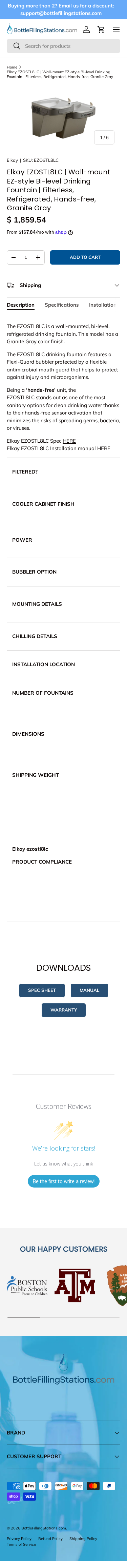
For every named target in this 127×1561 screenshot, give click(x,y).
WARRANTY (63, 1010)
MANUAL (89, 990)
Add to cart (85, 257)
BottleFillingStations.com (43, 1528)
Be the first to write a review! (63, 1181)
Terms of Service (21, 1544)
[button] (101, 29)
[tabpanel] (63, 626)
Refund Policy (50, 1538)
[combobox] (63, 46)
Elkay (12, 160)
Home (12, 67)
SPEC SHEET (42, 990)
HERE (69, 441)
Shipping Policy (83, 1538)
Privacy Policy (19, 1538)
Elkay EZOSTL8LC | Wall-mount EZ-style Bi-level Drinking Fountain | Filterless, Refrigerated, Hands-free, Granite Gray (60, 74)
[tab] (21, 304)
